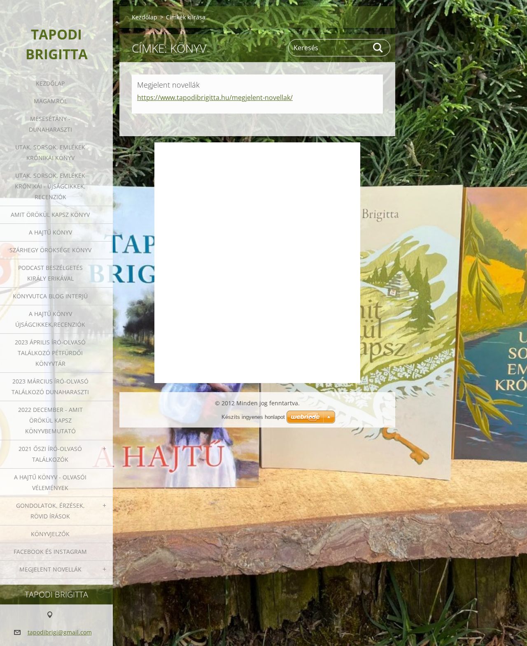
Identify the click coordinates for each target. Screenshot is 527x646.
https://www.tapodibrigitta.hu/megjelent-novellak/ (215, 97)
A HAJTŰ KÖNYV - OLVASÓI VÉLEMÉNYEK (50, 482)
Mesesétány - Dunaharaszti (50, 124)
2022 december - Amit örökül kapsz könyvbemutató (50, 420)
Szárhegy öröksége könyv (50, 250)
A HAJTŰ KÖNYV (50, 232)
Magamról (50, 101)
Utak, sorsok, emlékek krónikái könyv (50, 152)
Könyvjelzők (50, 534)
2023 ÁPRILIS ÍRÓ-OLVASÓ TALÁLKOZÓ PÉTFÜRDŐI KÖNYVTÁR (50, 352)
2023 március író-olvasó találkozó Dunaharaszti (50, 386)
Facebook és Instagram (50, 551)
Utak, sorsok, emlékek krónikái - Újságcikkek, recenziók (50, 186)
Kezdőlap (50, 83)
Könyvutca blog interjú (50, 296)
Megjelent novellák (50, 569)
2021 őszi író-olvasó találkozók (50, 454)
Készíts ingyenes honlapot (253, 417)
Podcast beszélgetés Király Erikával (50, 273)
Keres (378, 48)
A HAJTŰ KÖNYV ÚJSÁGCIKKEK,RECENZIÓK (50, 319)
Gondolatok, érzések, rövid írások (50, 511)
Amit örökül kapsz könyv (50, 214)
